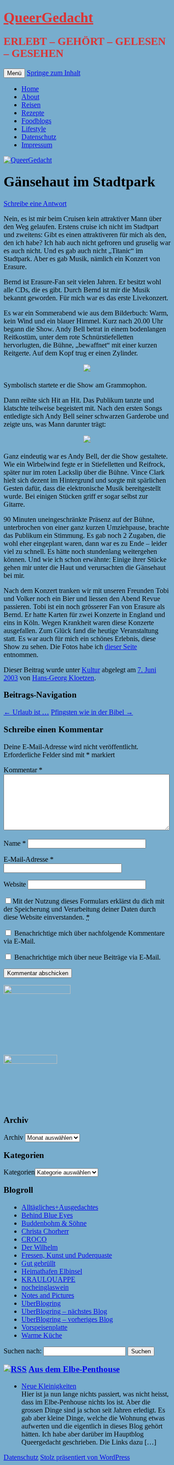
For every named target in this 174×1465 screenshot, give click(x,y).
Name (15, 843)
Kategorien (19, 1172)
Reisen (31, 105)
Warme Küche (41, 1335)
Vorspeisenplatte (44, 1327)
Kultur (91, 670)
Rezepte (32, 113)
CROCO (34, 1239)
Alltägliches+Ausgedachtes (59, 1207)
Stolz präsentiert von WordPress (85, 1457)
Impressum (36, 145)
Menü (14, 73)
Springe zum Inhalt (53, 73)
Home (30, 89)
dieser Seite (121, 646)
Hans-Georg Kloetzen (63, 678)
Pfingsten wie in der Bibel (92, 712)
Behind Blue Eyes (47, 1215)
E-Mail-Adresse (29, 859)
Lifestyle (33, 129)
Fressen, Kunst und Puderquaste (66, 1255)
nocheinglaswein (45, 1287)
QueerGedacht (48, 17)
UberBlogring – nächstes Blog (64, 1311)
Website (15, 884)
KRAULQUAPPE (48, 1279)
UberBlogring (41, 1303)
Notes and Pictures (47, 1295)
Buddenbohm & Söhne (54, 1223)
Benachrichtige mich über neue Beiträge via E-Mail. (87, 957)
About (30, 97)
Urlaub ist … (26, 712)
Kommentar (23, 770)
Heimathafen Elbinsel (51, 1271)
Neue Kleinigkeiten (48, 1386)
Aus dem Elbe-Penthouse (74, 1369)
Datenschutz (38, 137)
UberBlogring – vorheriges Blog (67, 1319)
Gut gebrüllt (38, 1263)
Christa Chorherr (45, 1231)
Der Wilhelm (39, 1247)
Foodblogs (36, 121)
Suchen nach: (22, 1351)
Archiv (13, 1137)
